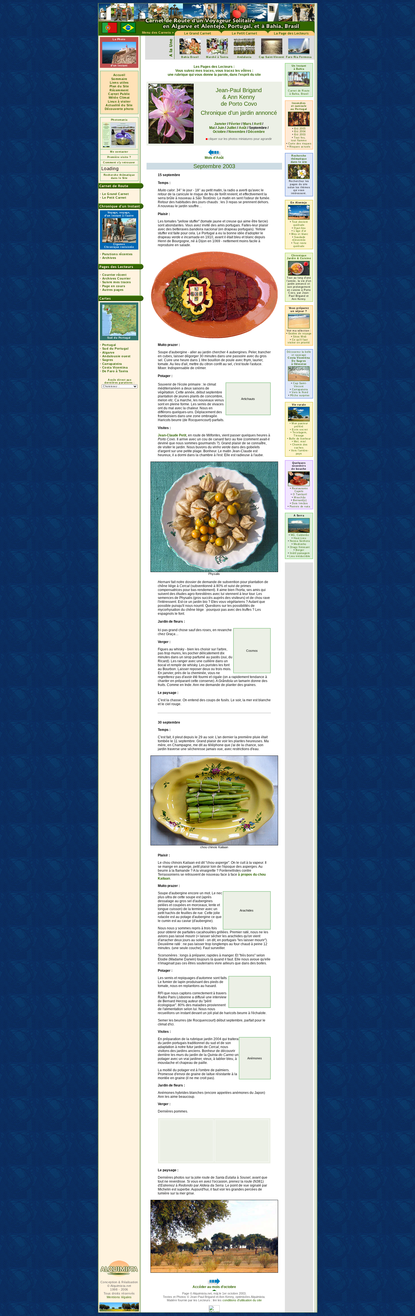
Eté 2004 (300, 131)
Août (242, 128)
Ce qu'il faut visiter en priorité (299, 341)
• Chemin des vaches (299, 446)
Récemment (119, 90)
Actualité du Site (119, 105)
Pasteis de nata (300, 506)
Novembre (236, 132)
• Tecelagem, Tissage (298, 434)
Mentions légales (119, 1297)
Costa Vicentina (115, 367)
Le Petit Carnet (114, 197)
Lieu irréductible (299, 556)
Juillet (231, 128)
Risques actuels (300, 146)
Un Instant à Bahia (299, 67)
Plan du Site (119, 86)
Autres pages (113, 289)
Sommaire (119, 79)
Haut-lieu (300, 228)
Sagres (107, 360)
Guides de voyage (300, 333)
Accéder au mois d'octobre (214, 1287)
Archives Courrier (116, 278)
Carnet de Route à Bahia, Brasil (299, 92)
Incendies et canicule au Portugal (298, 106)
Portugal (109, 345)
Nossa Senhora (300, 541)
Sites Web (300, 336)
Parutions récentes (117, 254)
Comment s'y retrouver (119, 162)
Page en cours (113, 286)
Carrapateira (112, 363)
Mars (247, 124)
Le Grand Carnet (115, 194)
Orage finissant (300, 547)
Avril (257, 124)
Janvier (220, 124)
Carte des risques (300, 143)
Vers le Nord (300, 392)
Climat (124, 97)
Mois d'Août (214, 158)
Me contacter (119, 151)
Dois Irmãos (300, 503)
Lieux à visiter (119, 101)
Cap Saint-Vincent (300, 385)
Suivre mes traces (116, 282)
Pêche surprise (300, 395)
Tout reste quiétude (300, 245)
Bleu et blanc (300, 234)
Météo (114, 97)
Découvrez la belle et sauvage (299, 357)
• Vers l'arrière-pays (299, 452)
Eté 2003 (300, 134)
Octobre (219, 132)
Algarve (108, 352)
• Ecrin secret (299, 429)
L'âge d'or (300, 231)
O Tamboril (300, 494)
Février (235, 124)
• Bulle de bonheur (299, 438)
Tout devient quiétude (300, 223)
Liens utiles (119, 82)
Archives (109, 257)
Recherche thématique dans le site (299, 158)
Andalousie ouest (116, 356)
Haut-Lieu (300, 538)
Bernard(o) (300, 500)
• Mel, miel (299, 441)
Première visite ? (119, 157)
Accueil (119, 75)
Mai (212, 128)
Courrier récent (114, 274)
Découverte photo (119, 109)
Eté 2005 (300, 128)
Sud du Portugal (115, 348)
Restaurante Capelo (300, 490)
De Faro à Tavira (115, 371)
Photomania (119, 119)
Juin (220, 128)
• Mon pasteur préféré (299, 425)
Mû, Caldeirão (300, 535)
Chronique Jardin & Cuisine (299, 257)
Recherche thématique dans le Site (119, 176)
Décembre (256, 132)
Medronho (300, 544)
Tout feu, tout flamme (299, 139)
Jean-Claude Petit (172, 435)
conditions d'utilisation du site (242, 1300)
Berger (300, 550)
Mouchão (300, 497)
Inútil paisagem (300, 553)
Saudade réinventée (299, 239)
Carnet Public (119, 94)
